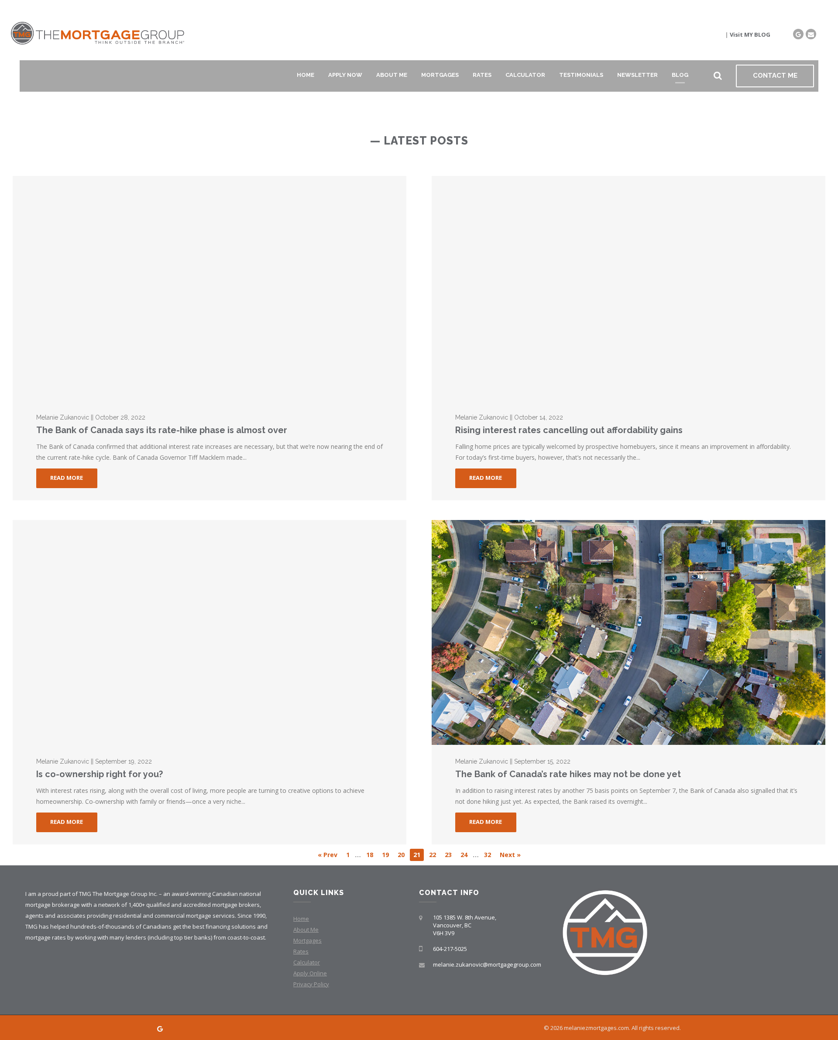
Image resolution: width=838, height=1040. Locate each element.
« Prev (327, 855)
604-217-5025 (450, 949)
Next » (510, 855)
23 (448, 855)
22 (432, 855)
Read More (66, 478)
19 (385, 855)
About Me (391, 75)
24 (463, 855)
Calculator (525, 75)
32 (487, 855)
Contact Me (775, 75)
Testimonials (581, 75)
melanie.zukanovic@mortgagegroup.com (487, 964)
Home (305, 75)
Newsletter (637, 75)
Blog (680, 75)
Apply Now (345, 75)
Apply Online (310, 973)
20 (401, 855)
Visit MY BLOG (750, 34)
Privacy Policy (311, 984)
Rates (482, 75)
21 (416, 855)
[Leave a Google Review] (798, 34)
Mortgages (440, 75)
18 (369, 855)
